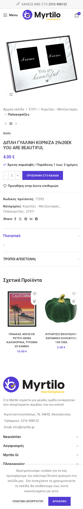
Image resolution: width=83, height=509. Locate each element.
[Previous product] (5, 123)
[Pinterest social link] (26, 219)
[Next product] (16, 123)
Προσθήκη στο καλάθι (43, 175)
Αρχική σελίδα (13, 109)
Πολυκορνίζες (19, 114)
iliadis (7, 133)
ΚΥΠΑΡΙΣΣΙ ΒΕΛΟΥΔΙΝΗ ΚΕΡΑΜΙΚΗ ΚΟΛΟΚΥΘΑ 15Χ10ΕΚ (61, 338)
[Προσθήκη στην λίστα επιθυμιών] (34, 294)
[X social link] (20, 219)
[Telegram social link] (36, 219)
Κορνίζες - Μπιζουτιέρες (59, 109)
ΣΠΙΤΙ (33, 109)
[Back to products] (10, 123)
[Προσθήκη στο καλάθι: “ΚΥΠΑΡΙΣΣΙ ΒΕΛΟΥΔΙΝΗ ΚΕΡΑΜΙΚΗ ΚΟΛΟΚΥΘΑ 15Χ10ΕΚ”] (74, 301)
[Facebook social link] (15, 219)
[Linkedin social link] (31, 219)
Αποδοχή (59, 501)
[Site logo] (42, 15)
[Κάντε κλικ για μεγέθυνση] (11, 94)
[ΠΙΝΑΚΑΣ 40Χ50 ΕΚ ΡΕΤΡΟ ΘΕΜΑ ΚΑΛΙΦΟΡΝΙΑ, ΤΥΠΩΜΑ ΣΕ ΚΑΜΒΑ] (21, 309)
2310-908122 (58, 4)
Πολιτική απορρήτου (28, 501)
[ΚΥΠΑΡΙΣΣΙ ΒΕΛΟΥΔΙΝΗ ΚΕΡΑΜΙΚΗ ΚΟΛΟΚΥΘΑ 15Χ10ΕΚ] (61, 309)
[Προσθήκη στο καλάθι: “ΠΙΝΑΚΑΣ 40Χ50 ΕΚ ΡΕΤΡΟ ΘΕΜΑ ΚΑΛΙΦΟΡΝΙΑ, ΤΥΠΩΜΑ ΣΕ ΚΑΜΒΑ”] (34, 301)
